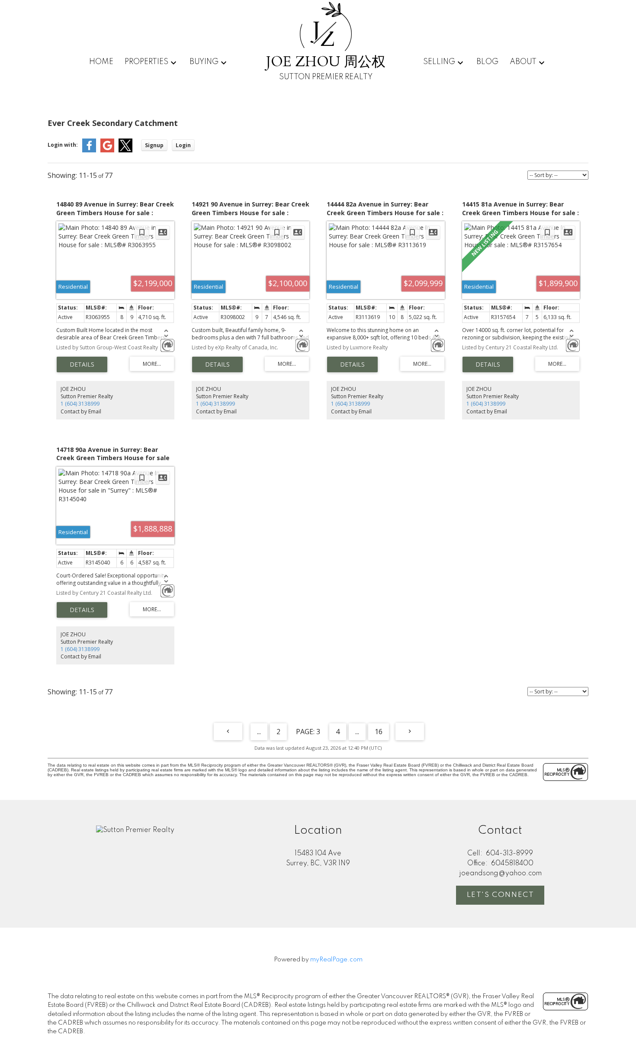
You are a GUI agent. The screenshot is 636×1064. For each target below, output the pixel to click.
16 (378, 731)
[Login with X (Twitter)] (125, 150)
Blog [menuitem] (487, 62)
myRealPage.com (336, 960)
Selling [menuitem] (439, 62)
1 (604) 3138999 (80, 403)
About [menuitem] (523, 62)
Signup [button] (154, 145)
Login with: (63, 144)
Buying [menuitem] (204, 62)
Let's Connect (500, 895)
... (259, 731)
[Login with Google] (107, 150)
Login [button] (183, 145)
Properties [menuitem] (146, 62)
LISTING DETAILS (82, 364)
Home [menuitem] (101, 62)
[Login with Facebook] (89, 150)
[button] (500, 895)
